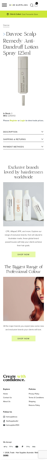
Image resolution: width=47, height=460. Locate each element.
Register (13, 120)
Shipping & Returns (14, 139)
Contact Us (7, 397)
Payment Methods (13, 147)
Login (23, 120)
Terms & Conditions (36, 397)
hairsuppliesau (11, 416)
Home (5, 393)
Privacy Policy (34, 393)
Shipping (32, 401)
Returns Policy (34, 405)
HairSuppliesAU (12, 421)
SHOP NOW (23, 254)
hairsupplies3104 (12, 425)
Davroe (6, 25)
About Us (6, 401)
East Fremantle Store (24, 14)
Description (10, 132)
